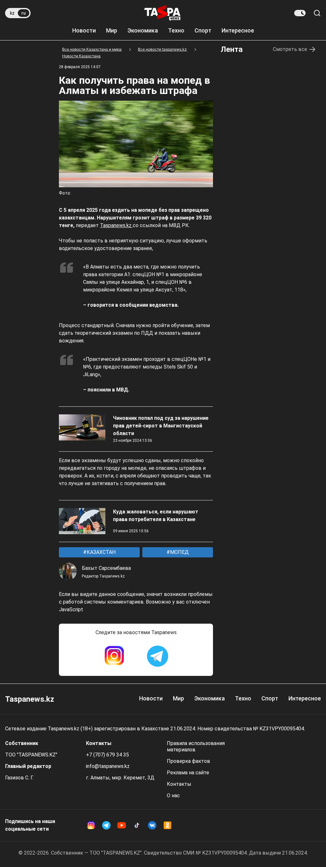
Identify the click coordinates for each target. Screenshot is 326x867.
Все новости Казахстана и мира (92, 49)
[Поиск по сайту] (317, 13)
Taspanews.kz (116, 225)
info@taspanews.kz (108, 766)
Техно (176, 30)
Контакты (179, 784)
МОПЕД (179, 552)
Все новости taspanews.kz (162, 49)
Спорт (203, 30)
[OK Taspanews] (167, 825)
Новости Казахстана (81, 56)
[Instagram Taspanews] (114, 656)
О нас (173, 795)
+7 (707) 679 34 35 (107, 755)
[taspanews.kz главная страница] (162, 13)
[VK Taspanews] (152, 825)
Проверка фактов (188, 761)
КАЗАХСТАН (100, 552)
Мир (111, 30)
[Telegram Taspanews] (157, 656)
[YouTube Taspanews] (122, 825)
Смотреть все (290, 49)
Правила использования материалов (196, 746)
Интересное (238, 30)
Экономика (142, 30)
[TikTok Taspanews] (137, 825)
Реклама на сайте (188, 773)
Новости (84, 30)
